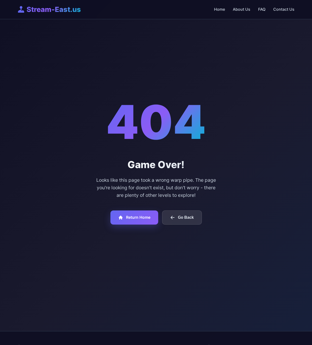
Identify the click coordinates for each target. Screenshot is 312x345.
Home (219, 9)
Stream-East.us (54, 9)
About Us (241, 9)
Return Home (138, 217)
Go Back (186, 217)
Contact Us (283, 9)
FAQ (261, 9)
